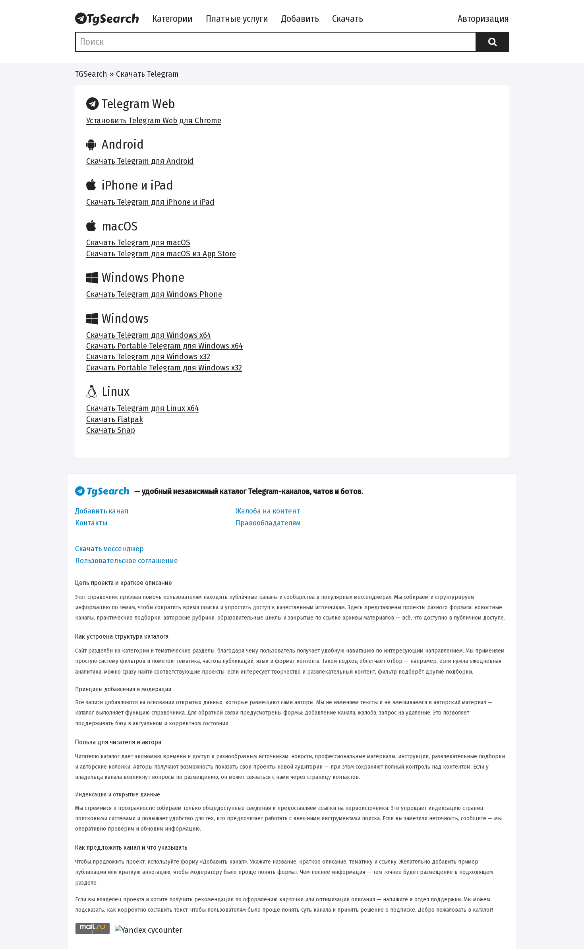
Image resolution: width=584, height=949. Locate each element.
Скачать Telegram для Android (140, 161)
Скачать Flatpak (114, 419)
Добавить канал (101, 510)
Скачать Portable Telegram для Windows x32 (164, 367)
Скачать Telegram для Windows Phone (154, 294)
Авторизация (483, 18)
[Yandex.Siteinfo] (148, 930)
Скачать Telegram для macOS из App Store (161, 253)
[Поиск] (492, 42)
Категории (172, 18)
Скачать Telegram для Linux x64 (142, 408)
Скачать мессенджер (109, 548)
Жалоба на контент (268, 510)
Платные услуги (237, 18)
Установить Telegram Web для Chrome (153, 120)
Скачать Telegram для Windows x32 (148, 356)
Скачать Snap (110, 430)
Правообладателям (268, 522)
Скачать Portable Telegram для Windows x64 (164, 346)
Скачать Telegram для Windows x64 (148, 335)
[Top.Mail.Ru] (92, 929)
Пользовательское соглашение (126, 560)
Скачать (347, 18)
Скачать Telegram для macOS (138, 242)
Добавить (300, 18)
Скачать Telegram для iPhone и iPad (150, 202)
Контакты (91, 522)
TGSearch (91, 74)
